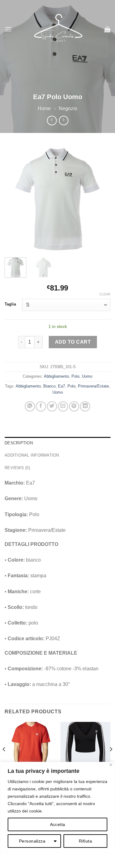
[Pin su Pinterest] (74, 406)
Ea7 (61, 386)
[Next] (100, 198)
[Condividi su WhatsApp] (30, 406)
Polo (75, 376)
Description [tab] (19, 443)
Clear (104, 294)
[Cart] (107, 29)
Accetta (57, 824)
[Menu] (8, 29)
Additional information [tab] (32, 455)
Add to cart (73, 342)
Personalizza (32, 841)
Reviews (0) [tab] (17, 467)
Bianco (49, 386)
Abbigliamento (56, 376)
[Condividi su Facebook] (41, 406)
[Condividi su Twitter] (52, 406)
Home (44, 108)
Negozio (68, 108)
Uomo (87, 376)
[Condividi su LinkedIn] (85, 406)
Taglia (10, 304)
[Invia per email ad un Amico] (63, 406)
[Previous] (14, 198)
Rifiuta (85, 841)
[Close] (110, 764)
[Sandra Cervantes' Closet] (58, 29)
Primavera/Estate (93, 386)
